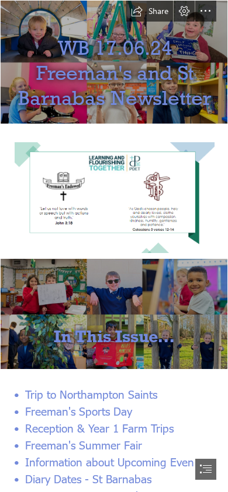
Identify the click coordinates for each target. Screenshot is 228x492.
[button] (149, 11)
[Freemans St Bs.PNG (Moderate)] (114, 197)
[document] (114, 246)
